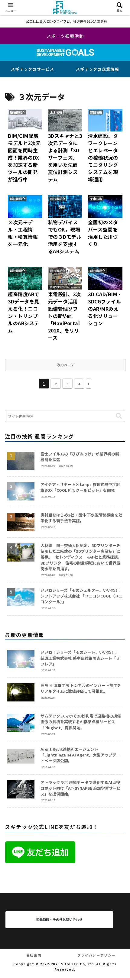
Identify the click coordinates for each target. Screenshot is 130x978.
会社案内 (33, 955)
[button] (118, 416)
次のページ (65, 364)
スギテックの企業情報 (97, 69)
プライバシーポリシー (96, 955)
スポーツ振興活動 (65, 36)
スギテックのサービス (32, 69)
